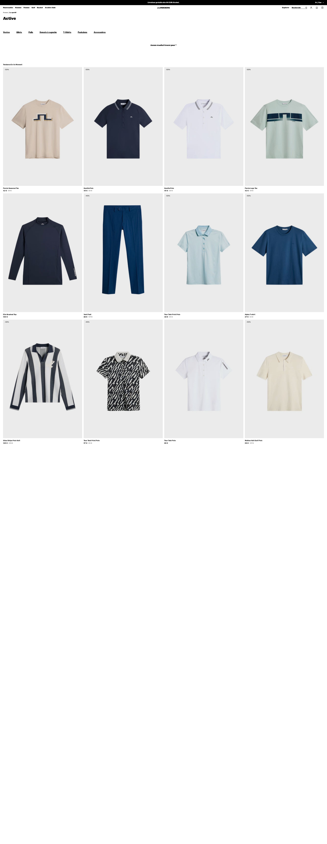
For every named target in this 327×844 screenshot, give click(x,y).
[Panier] (322, 7)
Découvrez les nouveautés (163, 2)
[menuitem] (8, 7)
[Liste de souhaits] (317, 7)
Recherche (296, 8)
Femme (5, 13)
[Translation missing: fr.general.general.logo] (163, 7)
